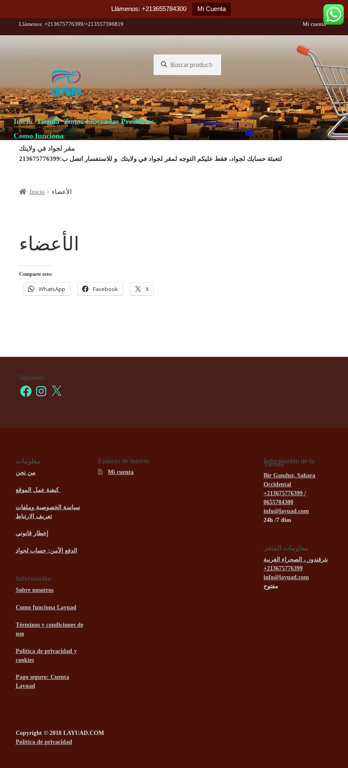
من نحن (26, 472)
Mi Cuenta (211, 8)
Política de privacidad (44, 742)
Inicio (23, 121)
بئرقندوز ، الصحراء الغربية (296, 559)
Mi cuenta (314, 24)
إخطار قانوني (32, 533)
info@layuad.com (286, 511)
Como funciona (39, 136)
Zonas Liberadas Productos (109, 121)
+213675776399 (283, 568)
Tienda (47, 121)
